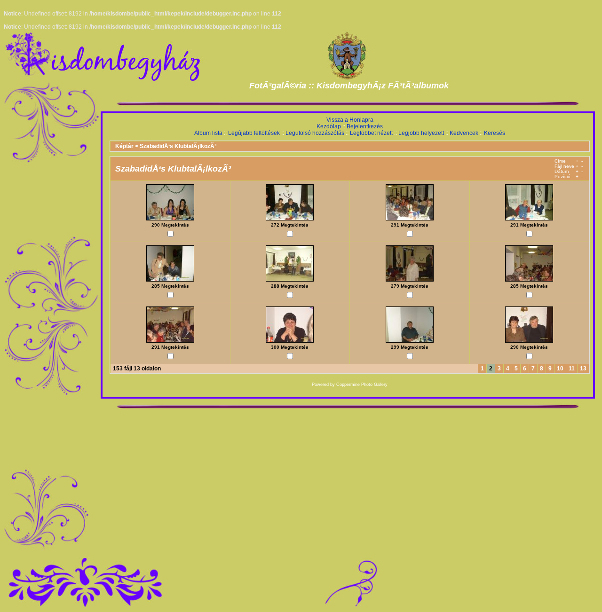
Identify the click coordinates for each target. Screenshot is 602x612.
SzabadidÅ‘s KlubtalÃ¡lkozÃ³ (178, 146)
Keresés (494, 133)
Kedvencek (464, 133)
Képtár (124, 146)
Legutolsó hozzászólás (314, 133)
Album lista (208, 133)
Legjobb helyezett (421, 133)
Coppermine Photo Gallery (362, 384)
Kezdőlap (329, 126)
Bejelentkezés (365, 126)
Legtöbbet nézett (371, 133)
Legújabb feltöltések (254, 133)
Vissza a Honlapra (349, 120)
